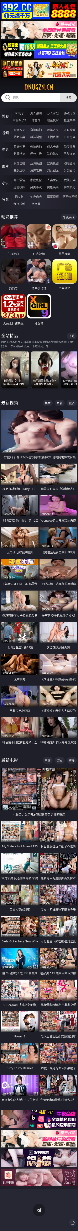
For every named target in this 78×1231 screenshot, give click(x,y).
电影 (5, 149)
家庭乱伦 (36, 180)
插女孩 (19, 197)
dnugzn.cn (39, 87)
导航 (5, 199)
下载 (72, 336)
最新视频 (9, 403)
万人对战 (53, 113)
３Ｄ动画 (70, 130)
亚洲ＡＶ (19, 130)
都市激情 (19, 180)
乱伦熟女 (53, 154)
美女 (48, 403)
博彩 (5, 116)
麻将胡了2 (19, 120)
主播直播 (53, 137)
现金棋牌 (53, 120)
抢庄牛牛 (70, 120)
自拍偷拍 (36, 130)
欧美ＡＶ (53, 130)
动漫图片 (70, 163)
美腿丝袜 (19, 170)
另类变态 (70, 154)
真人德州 (36, 113)
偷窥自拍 (19, 163)
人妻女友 (53, 180)
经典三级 (36, 154)
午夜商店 (36, 197)
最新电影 (9, 760)
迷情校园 (19, 187)
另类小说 (36, 187)
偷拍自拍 (36, 146)
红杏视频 (19, 204)
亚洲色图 (36, 163)
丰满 (48, 760)
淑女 (60, 760)
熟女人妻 (19, 137)
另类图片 (70, 170)
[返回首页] (72, 1222)
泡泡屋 (36, 204)
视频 (5, 133)
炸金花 (36, 120)
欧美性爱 (70, 146)
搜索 (68, 98)
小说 (5, 183)
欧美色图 (53, 163)
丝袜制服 (36, 137)
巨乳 (60, 403)
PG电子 (19, 113)
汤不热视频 (69, 197)
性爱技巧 (70, 187)
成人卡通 (53, 146)
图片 (5, 166)
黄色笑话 (53, 187)
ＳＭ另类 (70, 137)
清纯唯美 (36, 170)
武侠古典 (70, 180)
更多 (72, 403)
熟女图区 (53, 170)
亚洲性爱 (19, 146)
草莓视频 (53, 197)
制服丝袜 (19, 154)
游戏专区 (70, 113)
